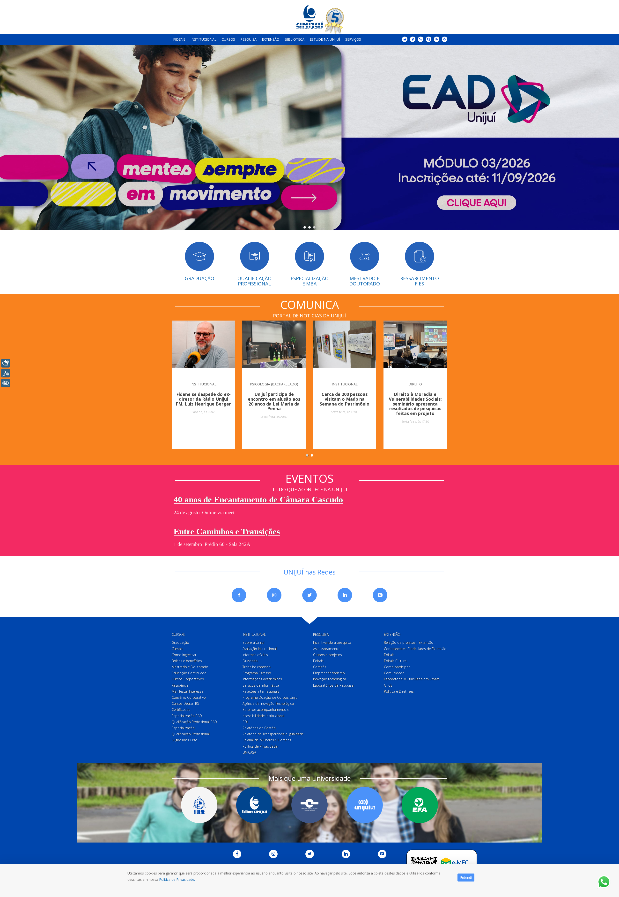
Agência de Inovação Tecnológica (268, 703)
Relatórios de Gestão (259, 728)
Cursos (228, 39)
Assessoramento (326, 648)
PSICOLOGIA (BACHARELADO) (274, 384)
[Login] (404, 39)
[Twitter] (309, 595)
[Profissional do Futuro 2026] (309, 138)
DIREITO (415, 384)
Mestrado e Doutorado (190, 667)
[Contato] (420, 39)
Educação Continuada (189, 673)
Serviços (353, 39)
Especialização (183, 728)
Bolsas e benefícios (187, 661)
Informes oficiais (255, 654)
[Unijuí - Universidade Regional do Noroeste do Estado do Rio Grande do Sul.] (309, 17)
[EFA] (420, 805)
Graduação (180, 642)
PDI (245, 722)
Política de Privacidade (260, 746)
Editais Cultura (395, 661)
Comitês (319, 667)
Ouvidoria (250, 661)
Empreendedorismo (329, 673)
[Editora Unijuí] (254, 805)
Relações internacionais (261, 691)
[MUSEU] (309, 805)
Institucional (203, 39)
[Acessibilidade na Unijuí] (444, 39)
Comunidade (394, 673)
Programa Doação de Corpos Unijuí (270, 697)
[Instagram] (274, 595)
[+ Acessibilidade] (5, 383)
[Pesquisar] (428, 39)
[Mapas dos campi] (412, 39)
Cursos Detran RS (185, 703)
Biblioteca (294, 39)
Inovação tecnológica (329, 679)
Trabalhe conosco (257, 667)
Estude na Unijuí (325, 39)
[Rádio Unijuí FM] (364, 805)
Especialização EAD (187, 715)
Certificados (181, 709)
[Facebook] (239, 595)
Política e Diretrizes (399, 691)
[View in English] (436, 39)
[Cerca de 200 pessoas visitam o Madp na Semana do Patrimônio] (344, 348)
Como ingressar (184, 654)
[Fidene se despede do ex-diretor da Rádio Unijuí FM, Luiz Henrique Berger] (203, 348)
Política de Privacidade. (177, 879)
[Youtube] (380, 595)
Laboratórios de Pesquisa (333, 685)
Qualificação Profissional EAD (194, 722)
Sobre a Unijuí (253, 642)
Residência (180, 685)
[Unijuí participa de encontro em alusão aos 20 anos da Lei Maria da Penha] (274, 348)
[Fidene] (199, 805)
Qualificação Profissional (191, 734)
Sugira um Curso (184, 740)
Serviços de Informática (261, 685)
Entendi (466, 877)
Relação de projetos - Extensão (408, 642)
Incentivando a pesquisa (332, 642)
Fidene (179, 39)
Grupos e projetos (327, 654)
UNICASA (249, 752)
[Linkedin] (345, 595)
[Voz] (5, 373)
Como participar (397, 667)
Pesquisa (248, 39)
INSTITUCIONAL (203, 384)
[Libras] (5, 363)
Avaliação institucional (260, 648)
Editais (318, 661)
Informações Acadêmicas (262, 679)
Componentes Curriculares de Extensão (415, 648)
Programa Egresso (257, 673)
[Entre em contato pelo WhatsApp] (604, 882)
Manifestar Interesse (187, 691)
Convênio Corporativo (189, 697)
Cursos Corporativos (188, 679)
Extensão (270, 39)
